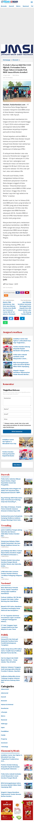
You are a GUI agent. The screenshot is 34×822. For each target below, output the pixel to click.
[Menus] (31, 2)
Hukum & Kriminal (7, 704)
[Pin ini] (16, 318)
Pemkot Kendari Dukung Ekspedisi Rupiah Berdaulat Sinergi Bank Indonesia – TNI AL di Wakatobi (21, 350)
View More (17, 465)
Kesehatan (4, 708)
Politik (3, 735)
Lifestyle (4, 712)
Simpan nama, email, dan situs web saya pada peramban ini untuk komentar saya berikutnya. (17, 425)
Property (4, 739)
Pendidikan (5, 731)
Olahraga (4, 724)
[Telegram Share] (22, 318)
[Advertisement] (17, 25)
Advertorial (5, 689)
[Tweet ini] (11, 318)
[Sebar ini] (5, 318)
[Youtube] (27, 292)
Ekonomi (4, 701)
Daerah (3, 697)
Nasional (4, 720)
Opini (3, 727)
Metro (3, 716)
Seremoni (4, 743)
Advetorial (4, 693)
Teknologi (4, 746)
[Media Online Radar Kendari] (9, 1)
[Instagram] (22, 292)
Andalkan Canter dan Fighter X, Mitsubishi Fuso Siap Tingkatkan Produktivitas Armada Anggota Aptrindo (22, 342)
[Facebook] (18, 292)
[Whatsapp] (5, 322)
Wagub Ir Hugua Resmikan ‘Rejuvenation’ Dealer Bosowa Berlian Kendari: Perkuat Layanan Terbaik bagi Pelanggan (22, 374)
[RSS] (6, 295)
